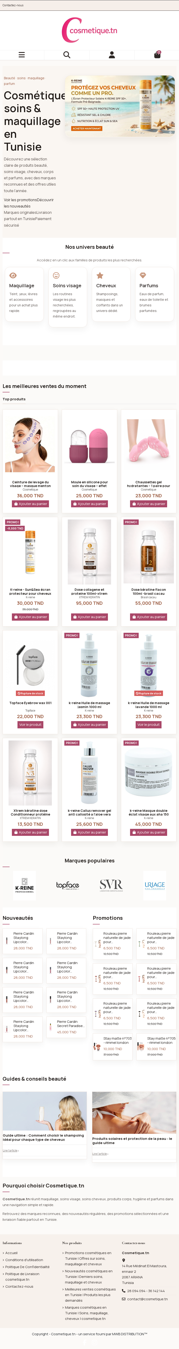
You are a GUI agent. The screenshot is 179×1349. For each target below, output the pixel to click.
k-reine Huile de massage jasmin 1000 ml (89, 705)
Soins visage (67, 285)
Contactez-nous (13, 5)
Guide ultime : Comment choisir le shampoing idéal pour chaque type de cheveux (43, 1137)
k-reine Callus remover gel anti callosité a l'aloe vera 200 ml (89, 814)
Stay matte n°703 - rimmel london (117, 1040)
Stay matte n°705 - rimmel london (161, 1040)
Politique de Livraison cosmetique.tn (22, 1276)
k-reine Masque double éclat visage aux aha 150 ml (149, 814)
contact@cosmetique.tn (147, 1299)
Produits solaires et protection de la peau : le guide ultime (132, 1140)
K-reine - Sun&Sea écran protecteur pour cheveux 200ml (30, 593)
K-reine (30, 597)
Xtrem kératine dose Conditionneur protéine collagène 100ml (30, 814)
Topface (30, 711)
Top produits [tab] (14, 399)
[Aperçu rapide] (30, 475)
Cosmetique (30, 489)
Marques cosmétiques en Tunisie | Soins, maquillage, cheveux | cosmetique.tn (87, 1313)
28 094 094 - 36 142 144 (146, 1290)
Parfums (149, 285)
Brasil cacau (148, 597)
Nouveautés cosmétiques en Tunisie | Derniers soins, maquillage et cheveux (89, 1277)
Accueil (11, 1252)
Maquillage (21, 285)
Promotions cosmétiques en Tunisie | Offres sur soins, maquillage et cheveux (88, 1258)
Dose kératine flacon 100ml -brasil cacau (148, 591)
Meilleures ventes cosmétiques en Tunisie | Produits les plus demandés (90, 1295)
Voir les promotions (20, 199)
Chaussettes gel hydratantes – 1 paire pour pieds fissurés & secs (148, 486)
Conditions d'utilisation (24, 1259)
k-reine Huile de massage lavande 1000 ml (148, 705)
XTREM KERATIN (89, 597)
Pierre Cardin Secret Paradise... (71, 1023)
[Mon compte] (112, 55)
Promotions (108, 917)
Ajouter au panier (33, 503)
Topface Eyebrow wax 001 (30, 703)
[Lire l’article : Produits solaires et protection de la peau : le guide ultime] (134, 1113)
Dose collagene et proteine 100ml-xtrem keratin (89, 593)
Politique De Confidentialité (27, 1266)
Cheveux (106, 285)
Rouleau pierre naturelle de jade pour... (117, 937)
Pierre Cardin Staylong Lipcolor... (24, 937)
